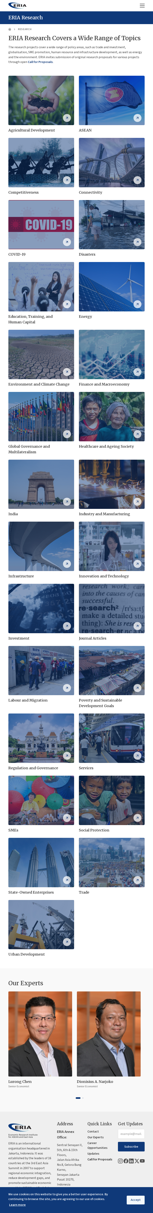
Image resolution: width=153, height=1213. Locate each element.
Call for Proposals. (40, 62)
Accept (136, 1200)
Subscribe (131, 1146)
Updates (93, 1153)
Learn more (17, 1205)
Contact (93, 1131)
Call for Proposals (99, 1159)
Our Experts (95, 1137)
